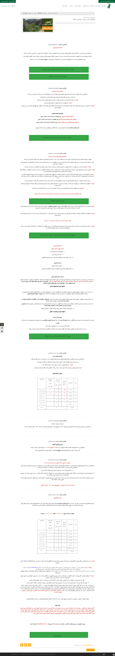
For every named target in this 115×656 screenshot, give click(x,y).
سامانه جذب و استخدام (95, 6)
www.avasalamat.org (32, 567)
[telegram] (2, 328)
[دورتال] (113, 654)
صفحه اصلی (103, 6)
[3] (90, 645)
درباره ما (71, 6)
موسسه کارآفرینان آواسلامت (106, 1)
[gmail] (2, 331)
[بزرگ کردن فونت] (29, 13)
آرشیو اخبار (65, 6)
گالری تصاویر (78, 6)
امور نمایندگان (86, 6)
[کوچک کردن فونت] (27, 13)
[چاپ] (25, 645)
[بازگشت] (21, 645)
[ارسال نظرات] (29, 645)
